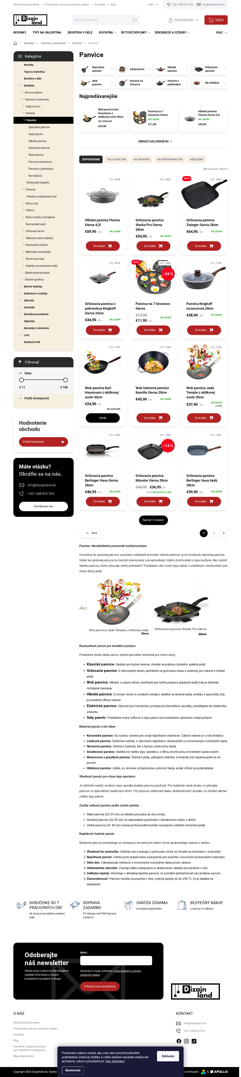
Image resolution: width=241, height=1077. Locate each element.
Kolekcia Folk (32, 342)
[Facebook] (179, 1040)
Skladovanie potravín (37, 272)
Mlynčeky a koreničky (38, 251)
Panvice (31, 120)
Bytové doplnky (33, 286)
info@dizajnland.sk (41, 485)
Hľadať (135, 19)
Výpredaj (29, 321)
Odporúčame (91, 159)
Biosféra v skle (32, 78)
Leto (26, 335)
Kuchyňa (29, 85)
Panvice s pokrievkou (41, 168)
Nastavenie (73, 1070)
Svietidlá (29, 307)
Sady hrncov (33, 106)
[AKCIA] (204, 196)
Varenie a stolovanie (37, 99)
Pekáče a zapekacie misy (42, 196)
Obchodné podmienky (26, 4)
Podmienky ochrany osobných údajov (67, 4)
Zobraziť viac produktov (153, 141)
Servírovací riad (35, 258)
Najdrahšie (142, 159)
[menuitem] (21, 32)
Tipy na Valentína (34, 71)
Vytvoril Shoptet (189, 1071)
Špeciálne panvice (39, 127)
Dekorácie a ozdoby (35, 293)
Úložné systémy (34, 279)
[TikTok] (194, 1040)
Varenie (30, 113)
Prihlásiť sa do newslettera (100, 986)
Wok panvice (36, 154)
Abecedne (196, 159)
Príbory (30, 210)
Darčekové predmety (36, 314)
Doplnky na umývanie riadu (42, 265)
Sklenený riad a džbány (39, 238)
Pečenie (30, 189)
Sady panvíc (36, 134)
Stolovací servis (35, 231)
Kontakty (100, 4)
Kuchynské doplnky (38, 182)
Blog (113, 4)
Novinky (29, 64)
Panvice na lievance (40, 161)
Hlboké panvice (38, 141)
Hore (94, 533)
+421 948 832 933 (40, 494)
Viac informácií (115, 1061)
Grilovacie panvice (39, 147)
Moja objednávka (23, 1056)
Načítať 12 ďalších (153, 520)
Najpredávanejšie (169, 159)
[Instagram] (186, 1040)
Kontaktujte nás (43, 506)
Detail (102, 417)
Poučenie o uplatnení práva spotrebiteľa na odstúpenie (29, 1048)
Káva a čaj (32, 203)
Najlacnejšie (116, 159)
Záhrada (29, 300)
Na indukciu (35, 175)
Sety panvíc (96, 718)
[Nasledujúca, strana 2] (214, 533)
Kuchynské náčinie (37, 244)
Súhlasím (168, 1056)
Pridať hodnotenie (33, 441)
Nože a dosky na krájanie (40, 217)
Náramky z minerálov (36, 328)
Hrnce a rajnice (33, 92)
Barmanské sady (36, 224)
